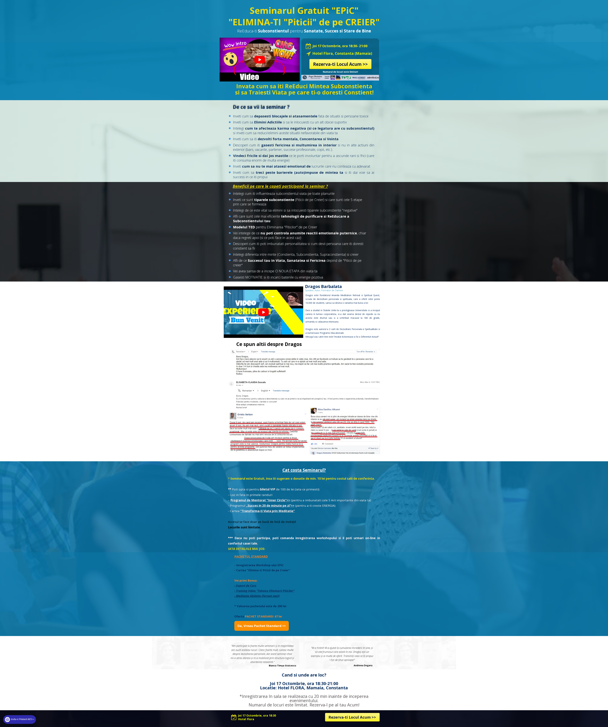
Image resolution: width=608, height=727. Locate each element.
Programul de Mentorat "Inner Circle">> (260, 500)
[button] (261, 626)
